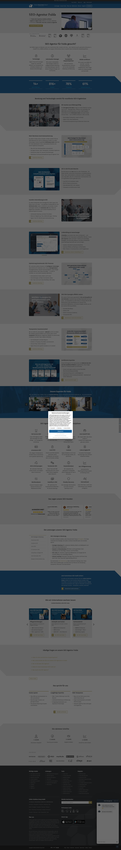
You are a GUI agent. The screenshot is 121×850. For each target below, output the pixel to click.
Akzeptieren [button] (60, 431)
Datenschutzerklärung (61, 437)
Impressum (66, 437)
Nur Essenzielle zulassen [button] (60, 433)
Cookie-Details (55, 437)
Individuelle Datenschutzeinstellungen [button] (60, 435)
